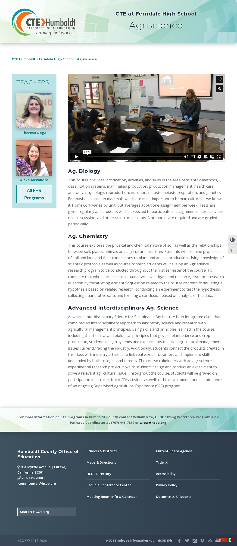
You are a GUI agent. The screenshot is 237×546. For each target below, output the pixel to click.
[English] (218, 539)
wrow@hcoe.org (153, 422)
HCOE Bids (165, 541)
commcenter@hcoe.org (37, 483)
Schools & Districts (102, 451)
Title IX (162, 462)
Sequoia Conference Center (109, 485)
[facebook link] (179, 541)
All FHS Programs (34, 194)
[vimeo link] (202, 541)
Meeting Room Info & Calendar (112, 496)
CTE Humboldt (23, 59)
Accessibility (166, 474)
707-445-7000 (32, 478)
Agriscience (87, 59)
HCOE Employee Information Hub (130, 541)
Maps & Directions (101, 462)
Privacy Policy (167, 485)
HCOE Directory (99, 474)
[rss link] (210, 541)
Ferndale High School (56, 59)
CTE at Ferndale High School (155, 14)
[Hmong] (224, 539)
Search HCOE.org (34, 512)
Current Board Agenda (174, 451)
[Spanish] (231, 539)
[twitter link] (187, 541)
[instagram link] (195, 541)
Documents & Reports (173, 496)
